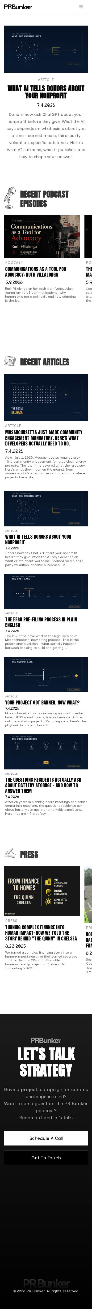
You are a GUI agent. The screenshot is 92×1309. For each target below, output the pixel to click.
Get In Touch (46, 1158)
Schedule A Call (46, 1138)
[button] (81, 7)
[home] (18, 7)
